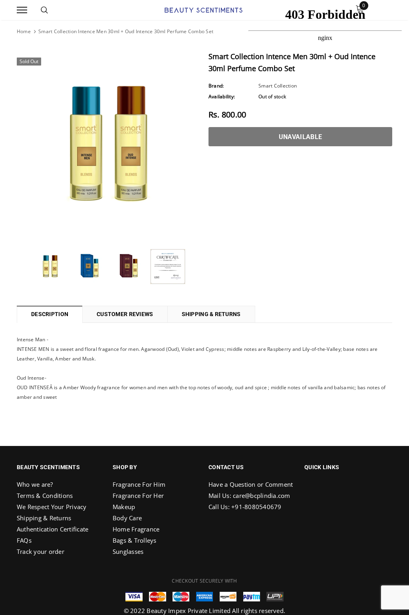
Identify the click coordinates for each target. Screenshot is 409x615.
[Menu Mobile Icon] (22, 10)
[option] (109, 145)
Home (24, 31)
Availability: (221, 96)
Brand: (216, 85)
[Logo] (203, 9)
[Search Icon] (44, 10)
